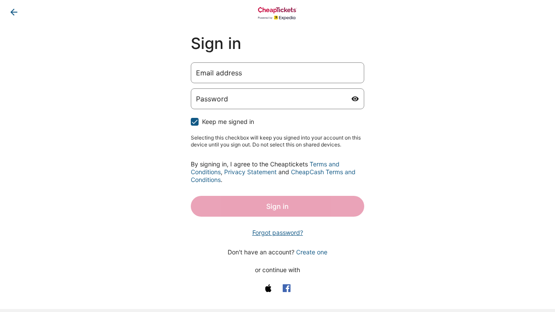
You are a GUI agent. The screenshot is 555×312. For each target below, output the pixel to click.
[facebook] (287, 288)
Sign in (277, 206)
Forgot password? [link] (277, 232)
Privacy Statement (250, 172)
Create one (311, 252)
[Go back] (13, 12)
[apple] (268, 288)
